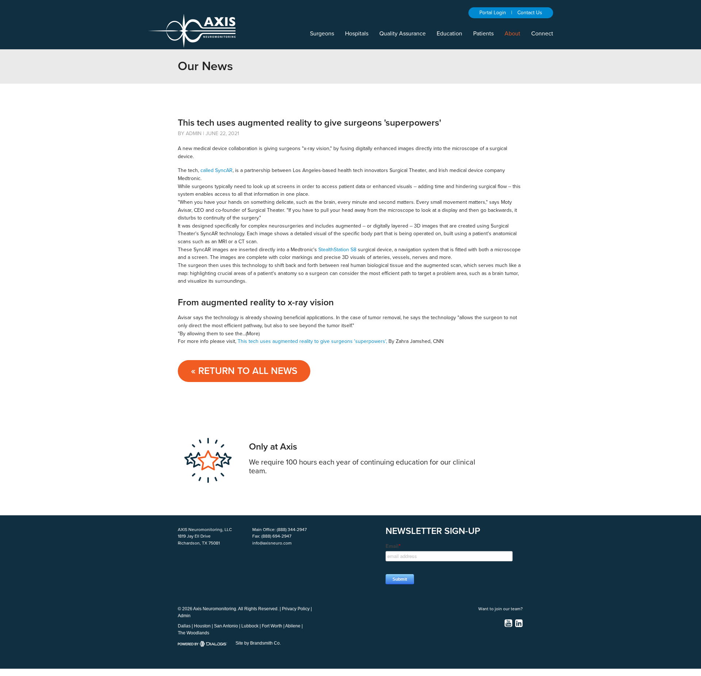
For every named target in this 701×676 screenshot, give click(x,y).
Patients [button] (483, 33)
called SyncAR (216, 170)
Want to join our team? (500, 608)
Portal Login (492, 12)
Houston (202, 626)
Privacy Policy (296, 608)
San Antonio (226, 626)
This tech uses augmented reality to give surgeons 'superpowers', (312, 341)
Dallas (184, 626)
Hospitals (356, 33)
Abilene (292, 626)
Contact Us (529, 12)
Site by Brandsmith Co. (258, 643)
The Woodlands (193, 632)
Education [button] (449, 33)
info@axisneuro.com (272, 543)
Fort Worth (272, 626)
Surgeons (322, 33)
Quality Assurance (402, 33)
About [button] (512, 33)
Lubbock (249, 626)
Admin (184, 615)
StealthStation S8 (337, 250)
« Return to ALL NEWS (244, 371)
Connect (542, 33)
